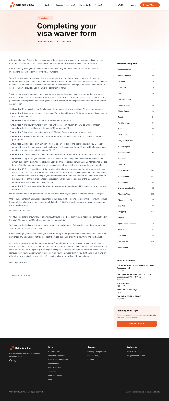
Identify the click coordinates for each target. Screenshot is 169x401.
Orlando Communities (57, 356)
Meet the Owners (55, 375)
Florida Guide (85, 5)
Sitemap (90, 360)
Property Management (65, 5)
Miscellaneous (45, 18)
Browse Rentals (136, 323)
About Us (52, 371)
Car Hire (48, 5)
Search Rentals (54, 352)
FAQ (50, 379)
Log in (133, 5)
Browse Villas (148, 5)
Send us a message (134, 352)
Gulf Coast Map (54, 367)
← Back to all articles (19, 275)
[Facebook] (10, 360)
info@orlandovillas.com (136, 356)
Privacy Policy (93, 356)
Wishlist (121, 5)
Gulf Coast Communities (58, 360)
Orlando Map (53, 364)
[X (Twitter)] (15, 360)
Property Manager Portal (97, 352)
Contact (98, 5)
